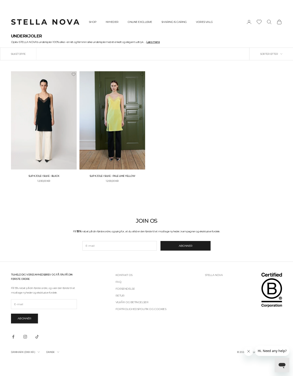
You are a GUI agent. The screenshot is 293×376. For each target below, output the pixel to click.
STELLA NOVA (214, 275)
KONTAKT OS (124, 275)
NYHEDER (112, 22)
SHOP (93, 22)
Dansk (50, 352)
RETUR (120, 295)
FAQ (118, 281)
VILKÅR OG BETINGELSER (132, 302)
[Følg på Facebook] (13, 336)
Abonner (186, 245)
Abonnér (24, 318)
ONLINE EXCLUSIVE (140, 22)
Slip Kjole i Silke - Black (43, 176)
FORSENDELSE (125, 288)
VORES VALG (204, 22)
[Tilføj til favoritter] (73, 74)
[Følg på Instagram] (25, 336)
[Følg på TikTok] (37, 336)
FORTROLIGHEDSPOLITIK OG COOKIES (141, 309)
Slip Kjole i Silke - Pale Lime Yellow (112, 176)
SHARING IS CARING (174, 22)
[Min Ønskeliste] (259, 22)
